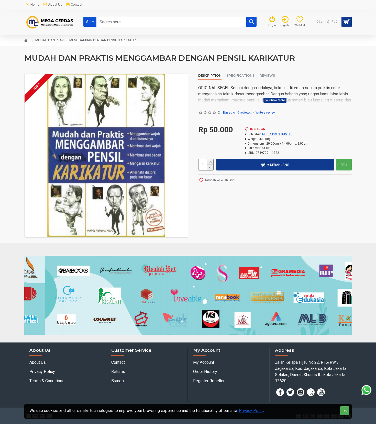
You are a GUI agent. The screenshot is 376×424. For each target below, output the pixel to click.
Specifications (241, 75)
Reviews (267, 75)
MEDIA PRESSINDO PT (277, 134)
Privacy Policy (251, 410)
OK (344, 411)
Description (210, 75)
